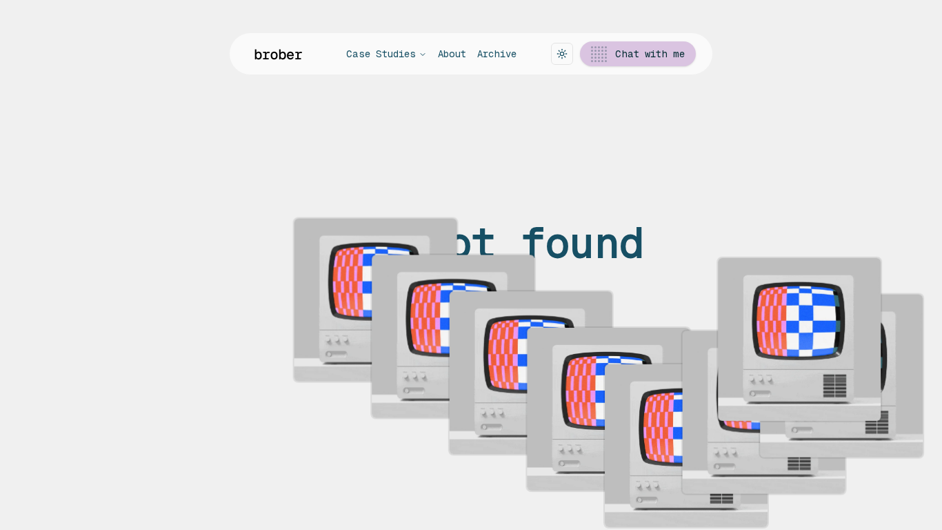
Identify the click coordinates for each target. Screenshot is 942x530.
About (452, 53)
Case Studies (381, 53)
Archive (497, 53)
